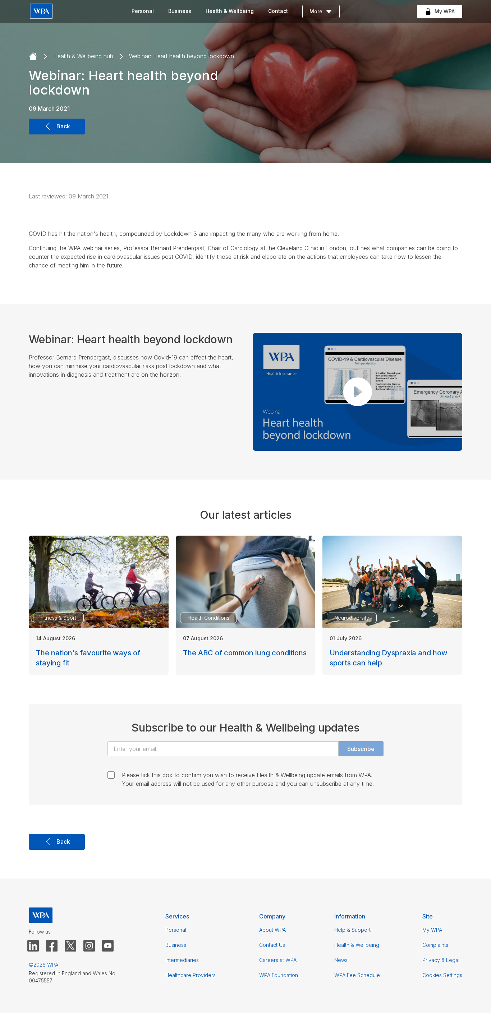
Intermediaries (182, 960)
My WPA (432, 930)
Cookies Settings (442, 975)
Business (179, 11)
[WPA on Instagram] (89, 946)
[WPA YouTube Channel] (108, 946)
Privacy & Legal (440, 960)
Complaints (435, 945)
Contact (278, 11)
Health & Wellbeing (230, 11)
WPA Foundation (278, 975)
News (341, 960)
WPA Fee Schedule (357, 975)
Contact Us (272, 945)
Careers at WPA (278, 960)
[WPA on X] (70, 946)
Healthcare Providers (190, 975)
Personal (143, 11)
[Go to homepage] (33, 56)
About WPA (272, 930)
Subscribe (361, 748)
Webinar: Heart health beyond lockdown (181, 56)
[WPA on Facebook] (52, 946)
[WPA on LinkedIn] (33, 946)
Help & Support (352, 930)
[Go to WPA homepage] (41, 12)
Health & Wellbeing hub (83, 56)
